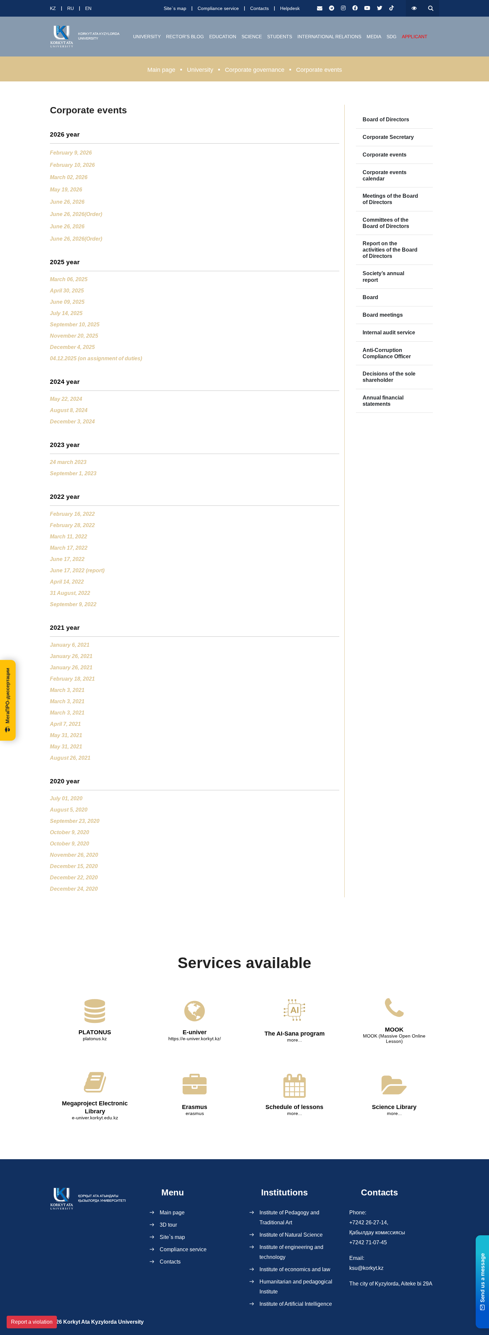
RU (70, 8)
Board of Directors (386, 119)
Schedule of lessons (294, 1107)
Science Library (394, 1107)
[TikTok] (391, 8)
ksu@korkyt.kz (366, 1268)
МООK (394, 1029)
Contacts (259, 8)
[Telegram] (331, 8)
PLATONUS (95, 1032)
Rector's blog (185, 36)
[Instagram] (343, 8)
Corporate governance (254, 69)
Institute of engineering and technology (291, 1252)
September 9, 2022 (73, 604)
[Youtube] (367, 8)
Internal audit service (389, 332)
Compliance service (218, 8)
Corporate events (385, 155)
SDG (392, 36)
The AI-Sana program (294, 1033)
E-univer (195, 1032)
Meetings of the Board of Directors (390, 199)
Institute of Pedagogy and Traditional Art (289, 1217)
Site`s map (175, 8)
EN (88, 8)
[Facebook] (355, 8)
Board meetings (383, 315)
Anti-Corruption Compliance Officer (387, 353)
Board (370, 297)
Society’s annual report (383, 276)
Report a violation (32, 1322)
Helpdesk (290, 8)
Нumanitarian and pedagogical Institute (295, 1286)
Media (374, 36)
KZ (53, 8)
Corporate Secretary (388, 137)
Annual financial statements (383, 401)
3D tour (168, 1225)
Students (279, 36)
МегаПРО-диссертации (7, 695)
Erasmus (194, 1107)
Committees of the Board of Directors (386, 223)
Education (222, 36)
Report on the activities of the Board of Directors (390, 250)
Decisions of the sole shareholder (389, 377)
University (147, 36)
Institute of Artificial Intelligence (295, 1304)
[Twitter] (379, 8)
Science (252, 36)
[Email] (319, 8)
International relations (329, 36)
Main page (161, 69)
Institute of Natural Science (291, 1235)
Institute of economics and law (294, 1269)
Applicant (414, 36)
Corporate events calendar (385, 175)
